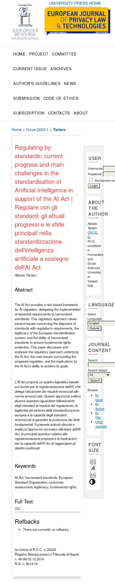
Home (19, 54)
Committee (64, 54)
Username (95, 168)
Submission (26, 98)
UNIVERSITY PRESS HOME (75, 3)
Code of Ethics (61, 98)
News (70, 83)
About (81, 113)
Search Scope (97, 370)
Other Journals (101, 424)
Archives (61, 68)
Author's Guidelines (36, 83)
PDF (17, 508)
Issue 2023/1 (37, 129)
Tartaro (59, 129)
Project (39, 54)
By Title (98, 415)
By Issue (99, 397)
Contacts (59, 113)
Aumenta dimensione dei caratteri (93, 474)
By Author (99, 406)
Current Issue (30, 68)
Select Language (93, 316)
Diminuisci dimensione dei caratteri (93, 461)
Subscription (29, 113)
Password (94, 174)
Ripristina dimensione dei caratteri (93, 467)
